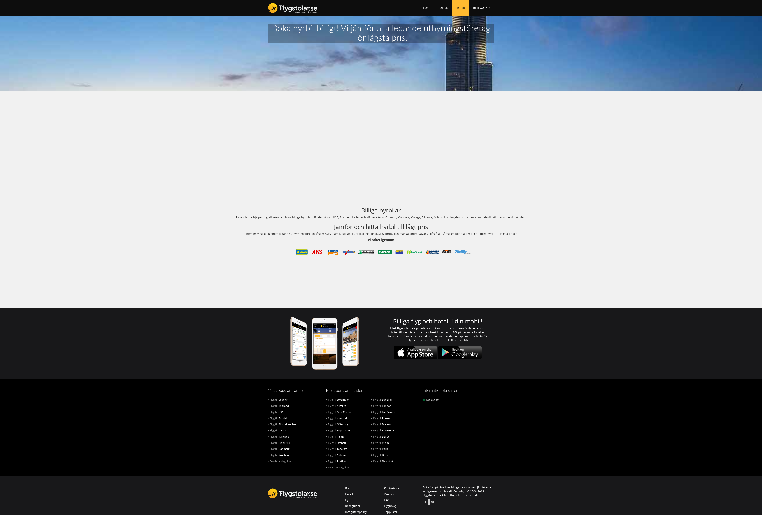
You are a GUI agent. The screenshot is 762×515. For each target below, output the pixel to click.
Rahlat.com (432, 399)
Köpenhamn (339, 430)
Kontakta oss (392, 488)
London (382, 406)
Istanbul (337, 443)
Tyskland (279, 436)
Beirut (381, 436)
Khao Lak (338, 418)
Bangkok (382, 399)
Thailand (279, 406)
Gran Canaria (340, 412)
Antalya (337, 455)
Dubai (381, 455)
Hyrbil (460, 8)
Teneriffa (337, 449)
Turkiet (278, 418)
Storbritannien (283, 424)
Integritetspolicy (356, 512)
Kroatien (279, 455)
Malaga (382, 424)
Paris (380, 449)
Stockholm (338, 399)
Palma (336, 436)
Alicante (337, 406)
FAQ (386, 500)
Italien (278, 430)
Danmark (280, 449)
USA (276, 412)
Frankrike (280, 443)
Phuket (382, 418)
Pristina (337, 461)
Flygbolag (390, 506)
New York (383, 461)
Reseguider (481, 8)
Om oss (389, 494)
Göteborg (338, 424)
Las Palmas (384, 412)
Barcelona (383, 430)
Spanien (279, 399)
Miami (381, 443)
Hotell (442, 8)
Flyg (426, 8)
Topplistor (390, 512)
